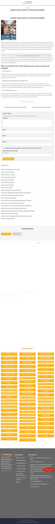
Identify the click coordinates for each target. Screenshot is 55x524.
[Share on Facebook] (24, 101)
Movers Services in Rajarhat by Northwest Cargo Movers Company (16, 216)
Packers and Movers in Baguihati (8, 198)
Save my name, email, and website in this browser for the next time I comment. (23, 148)
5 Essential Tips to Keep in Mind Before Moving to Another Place (16, 205)
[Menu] (2, 2)
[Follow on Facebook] (2, 470)
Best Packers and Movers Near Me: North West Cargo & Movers (16, 192)
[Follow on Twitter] (7, 470)
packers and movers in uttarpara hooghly (41, 107)
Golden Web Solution (30, 520)
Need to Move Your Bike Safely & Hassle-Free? (12, 195)
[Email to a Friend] (29, 101)
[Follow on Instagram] (5, 470)
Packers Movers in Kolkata (7, 185)
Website (4, 141)
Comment (5, 118)
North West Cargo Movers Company (9, 213)
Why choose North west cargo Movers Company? (12, 203)
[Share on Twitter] (26, 101)
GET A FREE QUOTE (48, 470)
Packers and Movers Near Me (8, 218)
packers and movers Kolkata (7, 172)
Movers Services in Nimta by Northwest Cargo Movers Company (16, 200)
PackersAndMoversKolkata (7, 182)
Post (29, 8)
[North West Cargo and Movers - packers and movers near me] (27, 2)
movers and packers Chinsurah (8, 177)
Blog (26, 8)
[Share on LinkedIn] (33, 101)
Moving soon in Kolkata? (6, 187)
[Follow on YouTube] (9, 470)
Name (4, 129)
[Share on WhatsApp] (21, 101)
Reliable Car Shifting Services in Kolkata (10, 169)
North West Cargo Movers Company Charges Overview (14, 208)
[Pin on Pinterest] (31, 101)
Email (4, 135)
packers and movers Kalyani (7, 179)
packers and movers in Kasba (8, 174)
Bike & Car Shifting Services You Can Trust (11, 190)
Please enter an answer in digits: (10, 150)
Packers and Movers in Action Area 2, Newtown (15, 107)
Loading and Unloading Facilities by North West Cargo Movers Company (18, 211)
